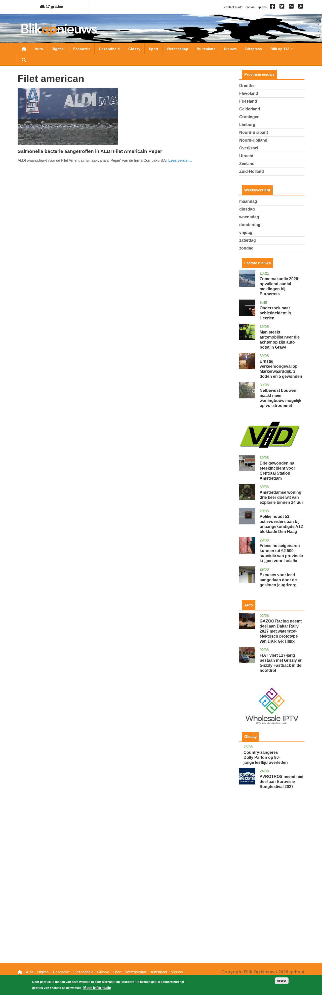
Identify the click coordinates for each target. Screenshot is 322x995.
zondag (246, 248)
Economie (81, 49)
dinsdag (247, 209)
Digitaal (58, 49)
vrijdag (245, 232)
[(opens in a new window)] (273, 7)
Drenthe (247, 86)
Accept (281, 980)
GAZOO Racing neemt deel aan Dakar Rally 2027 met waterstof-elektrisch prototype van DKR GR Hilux (281, 631)
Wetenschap (177, 49)
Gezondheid (109, 49)
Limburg (247, 124)
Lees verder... (180, 160)
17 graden (54, 6)
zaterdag (247, 240)
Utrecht (246, 156)
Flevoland (248, 93)
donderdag (249, 225)
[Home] (59, 29)
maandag (248, 201)
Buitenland (206, 49)
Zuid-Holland (251, 171)
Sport (153, 49)
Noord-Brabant (253, 132)
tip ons (262, 7)
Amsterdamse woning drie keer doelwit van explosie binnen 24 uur (281, 497)
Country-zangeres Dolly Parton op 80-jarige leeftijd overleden (266, 757)
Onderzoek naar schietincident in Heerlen (275, 313)
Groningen (249, 117)
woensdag (249, 217)
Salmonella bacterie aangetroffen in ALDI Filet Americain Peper (90, 151)
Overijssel (248, 148)
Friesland (248, 101)
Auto (39, 49)
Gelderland (249, 109)
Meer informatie (97, 987)
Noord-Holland (253, 140)
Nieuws (230, 49)
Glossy (134, 49)
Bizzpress (253, 49)
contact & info (233, 7)
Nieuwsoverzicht (24, 48)
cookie (250, 7)
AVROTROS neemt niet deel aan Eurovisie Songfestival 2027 (281, 781)
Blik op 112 (280, 49)
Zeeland (247, 163)
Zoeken (24, 59)
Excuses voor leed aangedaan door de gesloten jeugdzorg (278, 580)
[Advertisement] (272, 883)
